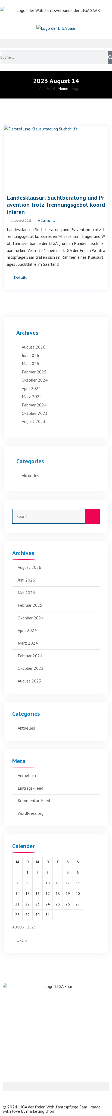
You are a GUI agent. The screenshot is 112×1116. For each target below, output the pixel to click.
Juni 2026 (30, 355)
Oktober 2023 (35, 413)
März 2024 (32, 396)
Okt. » (22, 940)
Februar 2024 (34, 405)
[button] (56, 43)
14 (17, 893)
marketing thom (40, 1111)
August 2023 (33, 421)
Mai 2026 (30, 363)
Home (63, 88)
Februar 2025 (34, 372)
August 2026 (33, 347)
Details (20, 277)
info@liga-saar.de (19, 1063)
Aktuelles (30, 475)
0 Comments (46, 220)
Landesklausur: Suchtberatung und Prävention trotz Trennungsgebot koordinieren (56, 205)
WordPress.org (30, 813)
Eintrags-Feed (30, 788)
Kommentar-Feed (34, 800)
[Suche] (110, 57)
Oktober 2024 (35, 380)
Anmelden (27, 775)
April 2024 (31, 388)
